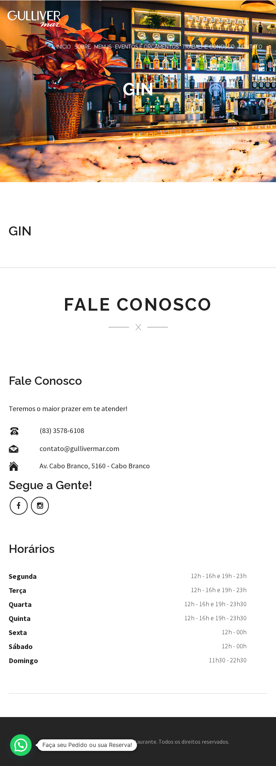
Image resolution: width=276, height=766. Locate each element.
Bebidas (240, 142)
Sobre (82, 47)
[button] (21, 745)
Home (216, 142)
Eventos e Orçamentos (147, 47)
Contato (250, 47)
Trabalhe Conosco (208, 47)
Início (63, 47)
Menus (102, 47)
